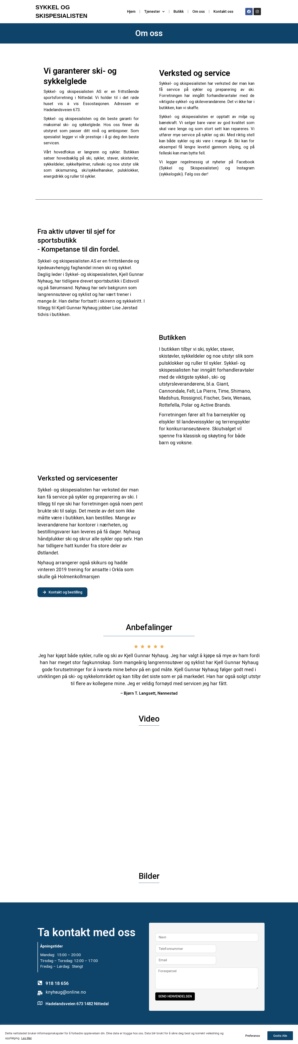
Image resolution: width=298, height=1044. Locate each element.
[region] (149, 1034)
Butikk (179, 11)
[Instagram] (257, 11)
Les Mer (26, 1038)
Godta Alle (280, 1035)
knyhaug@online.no (66, 992)
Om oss (198, 11)
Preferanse (252, 1035)
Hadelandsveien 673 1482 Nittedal (77, 1003)
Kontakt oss (223, 11)
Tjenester (152, 11)
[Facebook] (249, 11)
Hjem (131, 11)
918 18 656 (57, 983)
